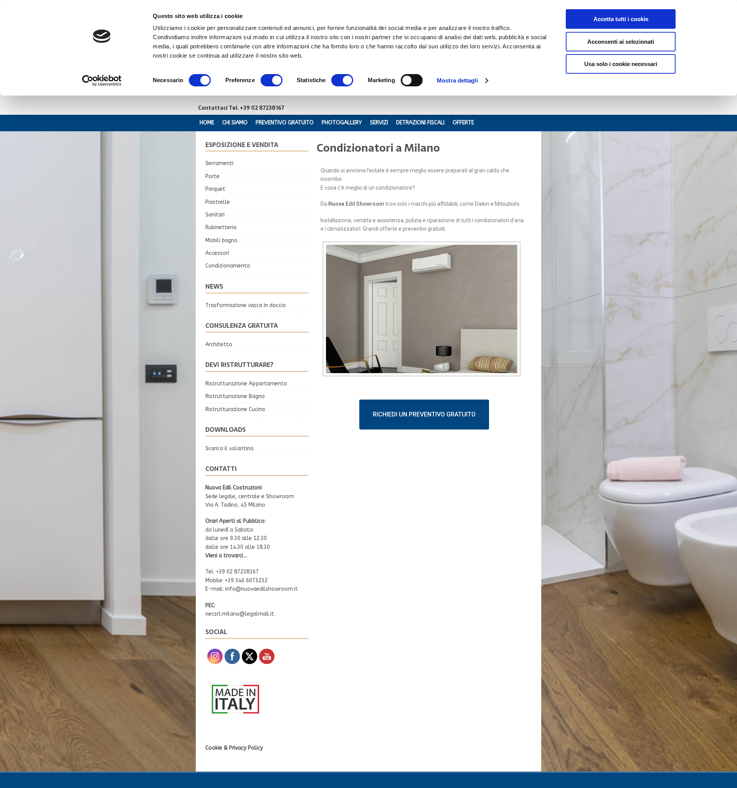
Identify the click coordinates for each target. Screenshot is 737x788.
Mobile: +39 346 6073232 (236, 580)
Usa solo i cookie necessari (620, 64)
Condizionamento (227, 266)
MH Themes (413, 780)
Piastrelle (217, 202)
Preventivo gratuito (285, 122)
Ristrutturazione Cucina (235, 409)
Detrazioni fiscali (420, 122)
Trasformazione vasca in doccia (245, 305)
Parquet (215, 189)
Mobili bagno (221, 240)
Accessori (217, 253)
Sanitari (215, 214)
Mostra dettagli (457, 80)
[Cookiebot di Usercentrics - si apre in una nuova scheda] (102, 80)
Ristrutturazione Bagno (235, 396)
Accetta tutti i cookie (620, 19)
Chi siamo (235, 122)
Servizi (379, 122)
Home (207, 122)
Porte (212, 176)
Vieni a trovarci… (226, 555)
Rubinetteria (220, 227)
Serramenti (219, 163)
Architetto (218, 344)
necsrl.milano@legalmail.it (239, 614)
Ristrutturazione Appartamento (246, 383)
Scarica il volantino (229, 448)
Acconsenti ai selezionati (620, 41)
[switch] (272, 80)
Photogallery (342, 122)
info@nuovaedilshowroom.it (261, 589)
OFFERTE (463, 122)
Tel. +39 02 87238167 (232, 571)
